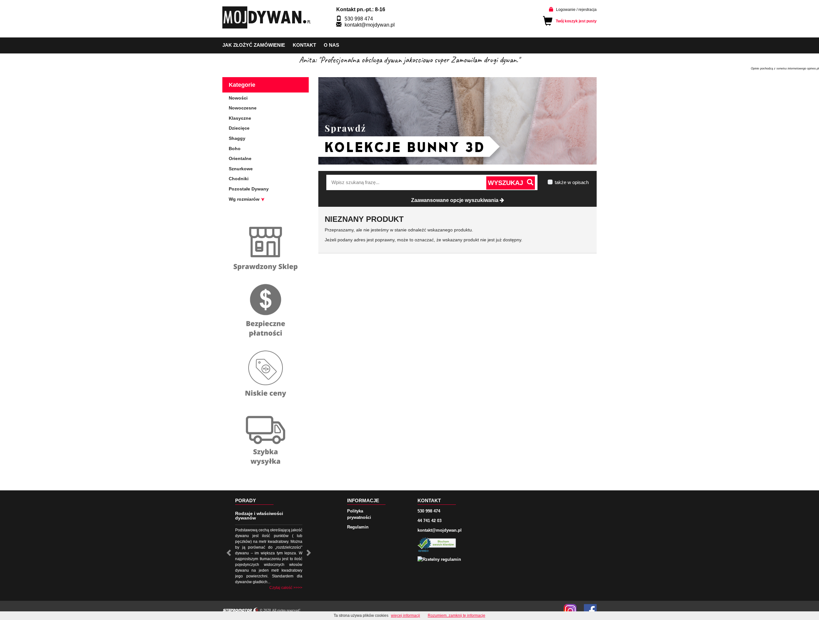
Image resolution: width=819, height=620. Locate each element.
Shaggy (237, 138)
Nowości (238, 98)
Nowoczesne (243, 107)
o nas (331, 45)
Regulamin (358, 527)
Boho (235, 148)
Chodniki (239, 178)
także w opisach (572, 182)
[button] (228, 552)
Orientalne (240, 158)
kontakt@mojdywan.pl (370, 25)
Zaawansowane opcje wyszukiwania (455, 200)
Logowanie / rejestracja (576, 9)
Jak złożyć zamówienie (253, 45)
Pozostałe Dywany (249, 188)
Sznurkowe (241, 168)
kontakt (304, 45)
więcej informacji (405, 615)
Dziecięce (239, 128)
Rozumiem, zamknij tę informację (456, 615)
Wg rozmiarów (245, 199)
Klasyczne (240, 118)
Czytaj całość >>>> (285, 587)
